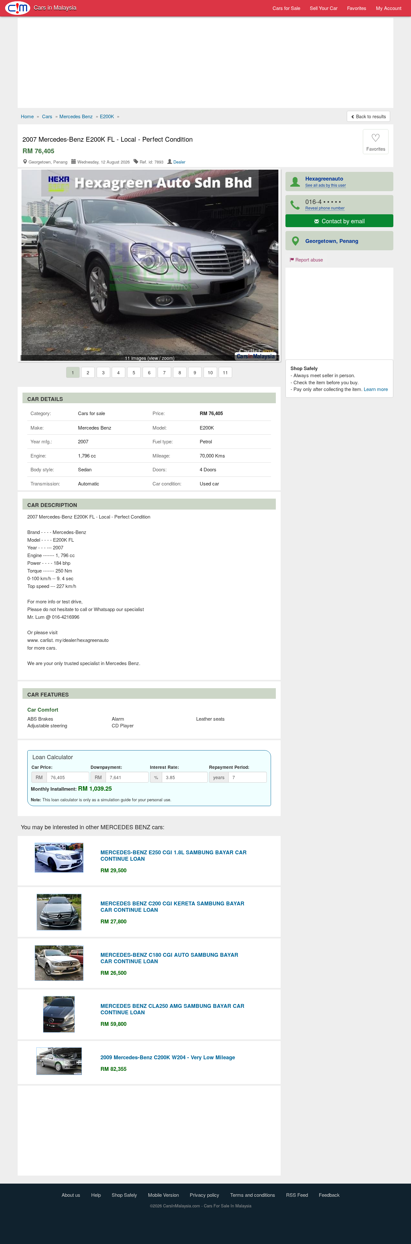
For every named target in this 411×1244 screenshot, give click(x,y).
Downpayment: (106, 767)
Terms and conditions (252, 1194)
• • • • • (325, 204)
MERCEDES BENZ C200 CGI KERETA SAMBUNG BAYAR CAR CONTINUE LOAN (172, 906)
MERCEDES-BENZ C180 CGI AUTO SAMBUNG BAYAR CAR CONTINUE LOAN (169, 958)
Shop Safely (124, 1194)
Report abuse (308, 259)
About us (71, 1194)
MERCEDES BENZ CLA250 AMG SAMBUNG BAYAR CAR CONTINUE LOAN (172, 1009)
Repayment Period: (229, 767)
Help (96, 1194)
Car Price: (42, 767)
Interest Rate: (164, 767)
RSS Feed (297, 1194)
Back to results (370, 116)
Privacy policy (204, 1194)
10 (210, 372)
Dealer (179, 162)
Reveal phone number (325, 207)
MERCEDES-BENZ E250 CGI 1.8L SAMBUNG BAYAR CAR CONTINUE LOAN (174, 855)
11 (225, 372)
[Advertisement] (205, 63)
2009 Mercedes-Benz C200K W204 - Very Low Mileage (168, 1057)
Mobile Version (163, 1194)
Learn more (376, 389)
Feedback (329, 1194)
